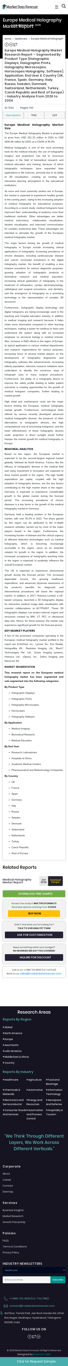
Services (10, 1203)
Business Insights (13, 1210)
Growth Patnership (14, 1222)
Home (8, 38)
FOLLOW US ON (34, 1329)
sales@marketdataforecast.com (41, 973)
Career (7, 1179)
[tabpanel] (34, 489)
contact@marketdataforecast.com (32, 1306)
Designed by (34, 1354)
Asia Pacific (11, 1045)
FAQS (6, 1240)
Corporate (12, 1166)
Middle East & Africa (16, 1057)
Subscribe (57, 1279)
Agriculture (34, 1079)
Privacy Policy (11, 1252)
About (6, 1173)
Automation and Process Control (35, 1114)
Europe (8, 1039)
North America (12, 1033)
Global (7, 1027)
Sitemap (8, 1191)
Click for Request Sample (36, 1361)
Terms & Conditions (15, 1246)
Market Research (13, 1216)
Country (8, 1063)
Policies (9, 1233)
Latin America (12, 1051)
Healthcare (21, 38)
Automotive (35, 1090)
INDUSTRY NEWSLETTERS (22, 1264)
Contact (8, 1185)
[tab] (13, 115)
